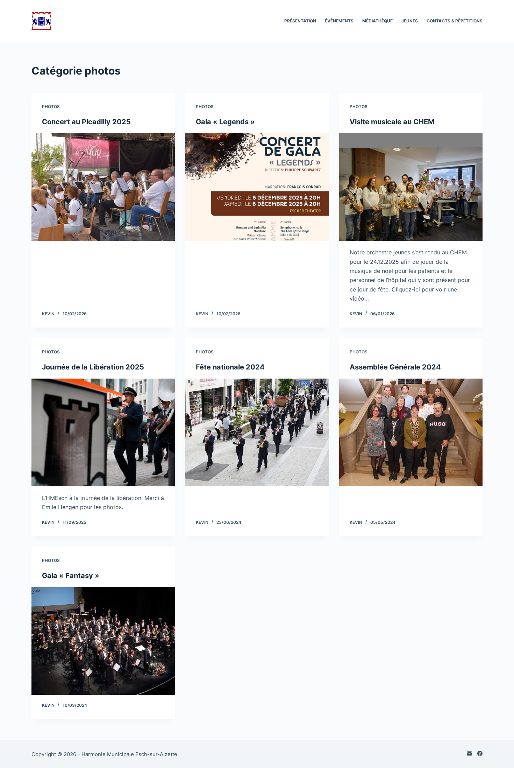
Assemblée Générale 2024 (395, 367)
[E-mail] (469, 753)
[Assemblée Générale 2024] (411, 432)
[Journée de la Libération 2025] (103, 432)
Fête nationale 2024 (230, 367)
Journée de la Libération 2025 (93, 367)
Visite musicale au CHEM (392, 122)
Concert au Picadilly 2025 (86, 122)
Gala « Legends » (225, 122)
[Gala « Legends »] (257, 187)
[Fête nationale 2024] (257, 432)
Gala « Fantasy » (70, 575)
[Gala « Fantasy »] (103, 641)
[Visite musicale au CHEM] (411, 187)
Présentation (300, 20)
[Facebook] (480, 753)
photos (51, 106)
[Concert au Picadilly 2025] (103, 187)
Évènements (339, 20)
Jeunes (409, 20)
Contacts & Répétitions (455, 20)
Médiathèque (377, 20)
